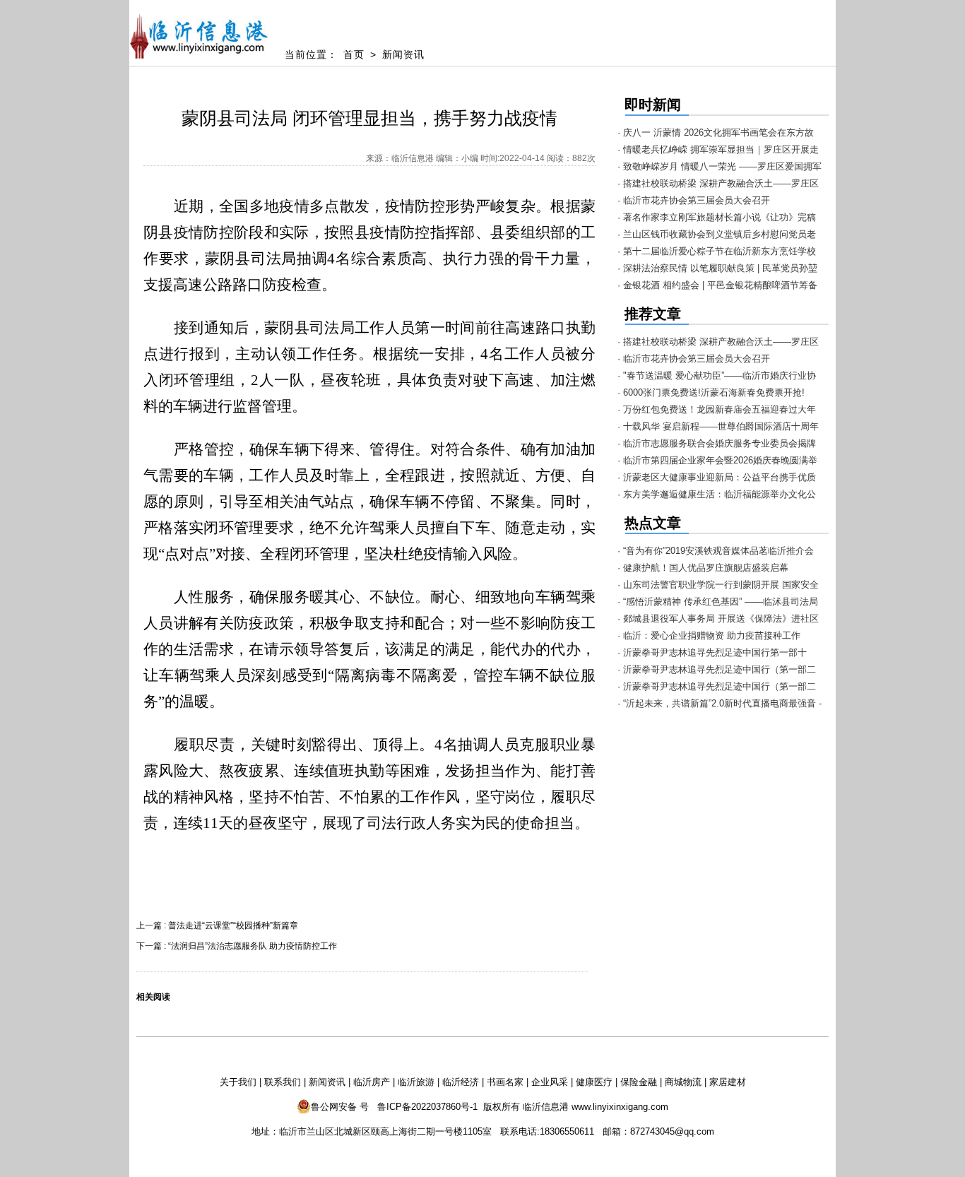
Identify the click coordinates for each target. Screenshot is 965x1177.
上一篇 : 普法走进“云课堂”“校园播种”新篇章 (217, 925)
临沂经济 (460, 1082)
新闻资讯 (403, 54)
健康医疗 (594, 1082)
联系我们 (282, 1082)
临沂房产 (371, 1082)
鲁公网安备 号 (340, 1106)
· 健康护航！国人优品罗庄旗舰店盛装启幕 (702, 567)
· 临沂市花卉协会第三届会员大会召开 (693, 200)
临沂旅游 (416, 1082)
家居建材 (727, 1082)
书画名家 (505, 1082)
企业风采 (549, 1082)
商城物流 (683, 1082)
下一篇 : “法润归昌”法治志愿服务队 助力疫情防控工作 (236, 946)
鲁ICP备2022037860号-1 (427, 1106)
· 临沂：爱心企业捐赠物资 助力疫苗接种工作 (708, 635)
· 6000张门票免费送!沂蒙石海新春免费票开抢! (711, 392)
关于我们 (238, 1082)
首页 (354, 54)
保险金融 (638, 1082)
